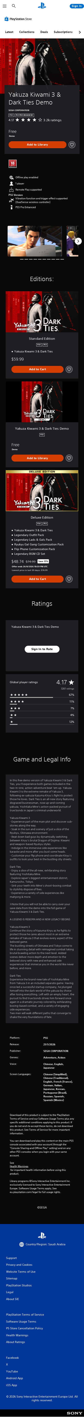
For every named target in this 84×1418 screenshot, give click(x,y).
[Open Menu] (4, 6)
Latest (9, 32)
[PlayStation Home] (42, 6)
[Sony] (74, 1416)
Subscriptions (63, 32)
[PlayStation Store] (19, 19)
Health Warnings (19, 1166)
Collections (26, 32)
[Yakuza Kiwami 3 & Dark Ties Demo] (35, 241)
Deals (44, 32)
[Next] (78, 241)
